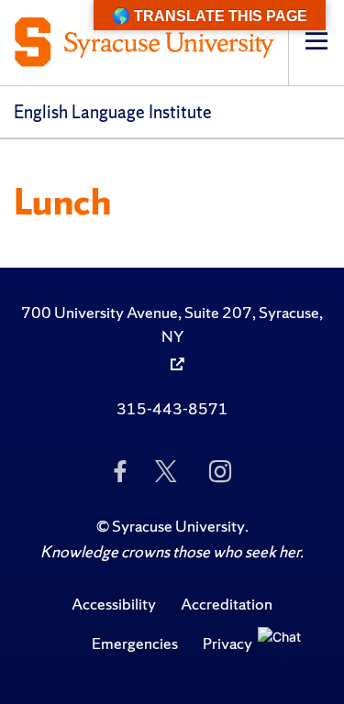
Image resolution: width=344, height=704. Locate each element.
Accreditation (226, 603)
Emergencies (135, 643)
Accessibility (114, 603)
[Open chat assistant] (284, 654)
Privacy (227, 643)
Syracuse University (178, 525)
